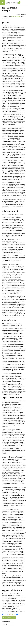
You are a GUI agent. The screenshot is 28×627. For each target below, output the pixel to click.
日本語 (9, 617)
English (4, 617)
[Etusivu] (13, 2)
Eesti (14, 617)
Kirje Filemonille (15, 16)
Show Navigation (2, 2)
